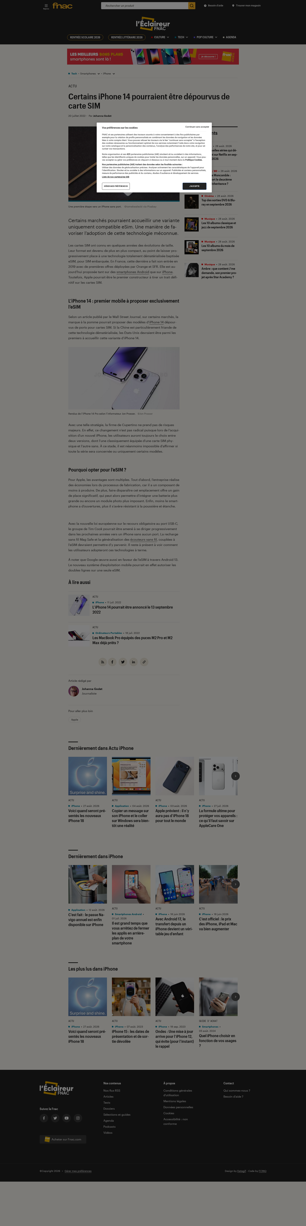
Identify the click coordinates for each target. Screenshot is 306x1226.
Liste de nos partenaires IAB (115, 177)
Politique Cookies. (193, 160)
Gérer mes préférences (116, 186)
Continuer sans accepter (197, 127)
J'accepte (194, 186)
